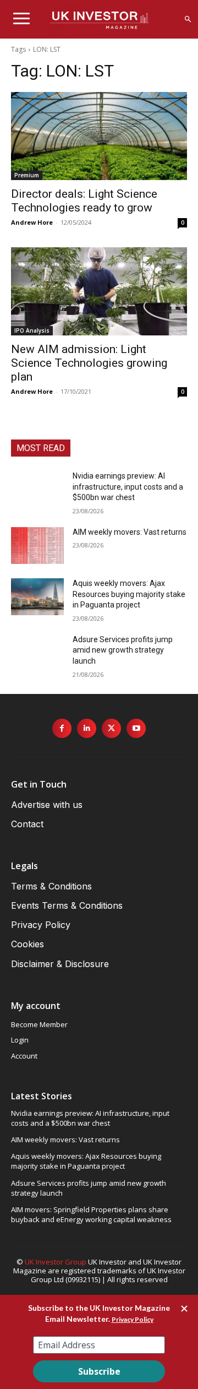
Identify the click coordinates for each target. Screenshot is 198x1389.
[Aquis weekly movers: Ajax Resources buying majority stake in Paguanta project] (37, 596)
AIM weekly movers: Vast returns (129, 532)
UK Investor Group (55, 1262)
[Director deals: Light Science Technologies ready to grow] (99, 136)
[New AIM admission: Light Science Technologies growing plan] (99, 291)
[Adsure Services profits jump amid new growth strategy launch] (37, 652)
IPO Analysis (32, 330)
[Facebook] (62, 728)
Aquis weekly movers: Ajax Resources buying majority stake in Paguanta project (129, 594)
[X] (111, 728)
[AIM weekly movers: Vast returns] (37, 545)
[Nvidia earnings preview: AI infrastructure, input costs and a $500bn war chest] (37, 489)
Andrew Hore (32, 222)
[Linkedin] (86, 728)
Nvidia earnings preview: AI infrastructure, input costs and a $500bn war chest (128, 486)
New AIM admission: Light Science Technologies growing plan (89, 363)
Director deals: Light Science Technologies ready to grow (84, 200)
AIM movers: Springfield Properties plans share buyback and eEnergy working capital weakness (91, 1214)
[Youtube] (136, 728)
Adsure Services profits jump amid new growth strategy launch (123, 650)
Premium (26, 175)
